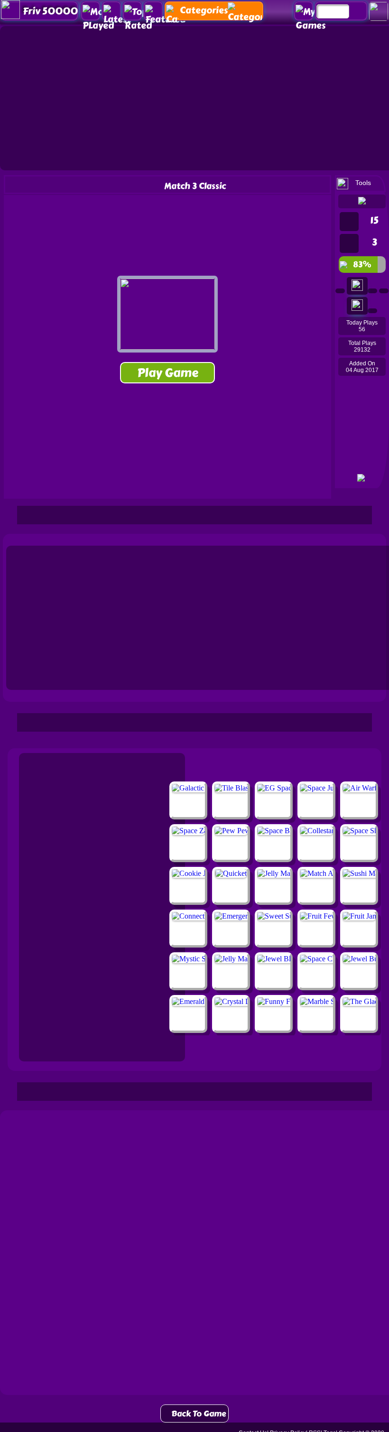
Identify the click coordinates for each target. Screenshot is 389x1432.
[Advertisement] (194, 514)
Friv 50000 (50, 11)
